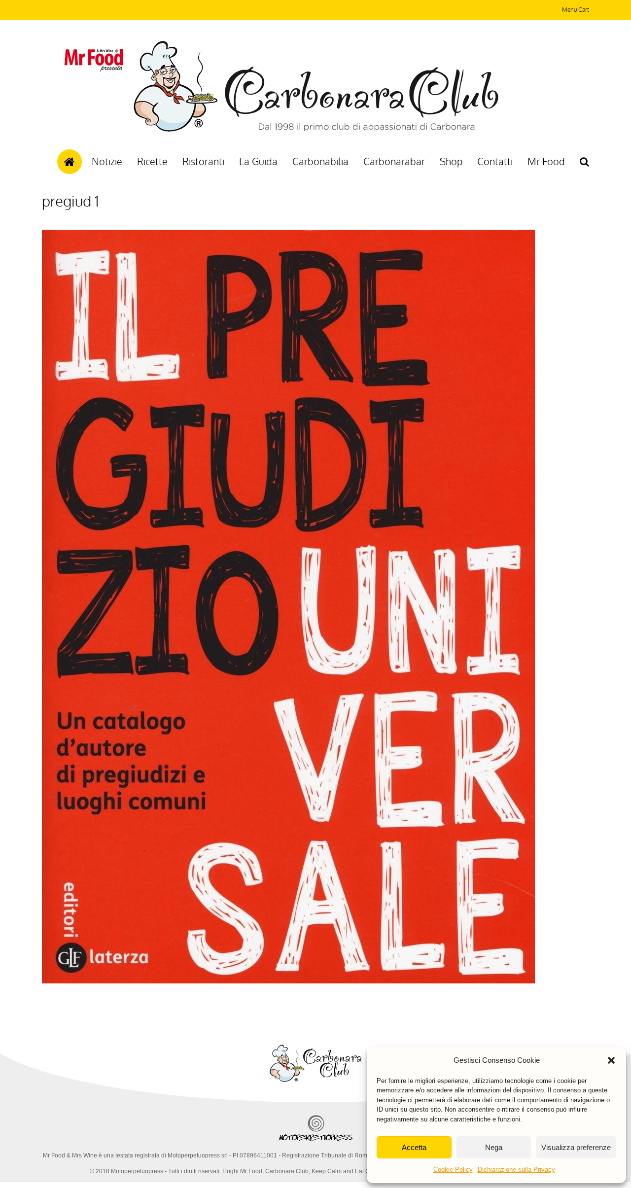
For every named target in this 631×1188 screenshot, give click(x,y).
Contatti (495, 161)
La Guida (258, 161)
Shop (451, 161)
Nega (493, 1147)
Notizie (107, 161)
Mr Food (546, 161)
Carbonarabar (394, 161)
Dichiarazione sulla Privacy (516, 1169)
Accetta (414, 1147)
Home (69, 161)
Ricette (152, 161)
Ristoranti (203, 161)
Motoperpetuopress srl (198, 1155)
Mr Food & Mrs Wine (70, 1155)
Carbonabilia (320, 161)
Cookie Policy (453, 1169)
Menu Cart (575, 9)
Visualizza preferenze (576, 1147)
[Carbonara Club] (316, 130)
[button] (611, 1060)
